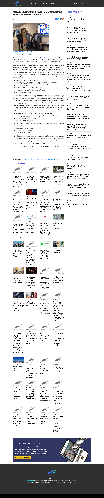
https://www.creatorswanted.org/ (49, 58)
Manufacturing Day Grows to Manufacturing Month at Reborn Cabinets (40, 159)
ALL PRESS (46, 3)
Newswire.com (37, 55)
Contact (67, 487)
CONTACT (53, 3)
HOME (31, 3)
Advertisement (59, 487)
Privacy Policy (49, 487)
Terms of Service (39, 487)
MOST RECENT (38, 3)
